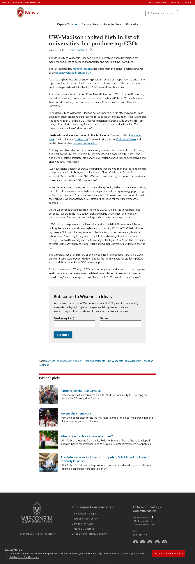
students (100, 361)
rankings (89, 361)
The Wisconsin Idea (117, 361)
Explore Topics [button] (66, 24)
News (31, 12)
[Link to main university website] (36, 513)
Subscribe (63, 334)
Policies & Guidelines (83, 528)
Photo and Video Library (85, 518)
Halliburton (81, 139)
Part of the (36, 533)
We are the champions (76, 414)
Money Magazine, (83, 68)
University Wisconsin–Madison (21, 2)
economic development (70, 361)
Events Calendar (181, 2)
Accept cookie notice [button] (168, 553)
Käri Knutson (78, 50)
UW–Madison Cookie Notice (24, 557)
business (50, 361)
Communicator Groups (84, 513)
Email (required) (64, 318)
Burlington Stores (126, 139)
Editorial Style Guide (83, 523)
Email (135, 531)
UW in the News (112, 24)
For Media (132, 24)
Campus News (90, 24)
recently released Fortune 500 (73, 72)
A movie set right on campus (80, 391)
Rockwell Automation (85, 143)
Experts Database (157, 2)
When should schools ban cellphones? (86, 436)
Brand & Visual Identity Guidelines (90, 533)
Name (104, 318)
